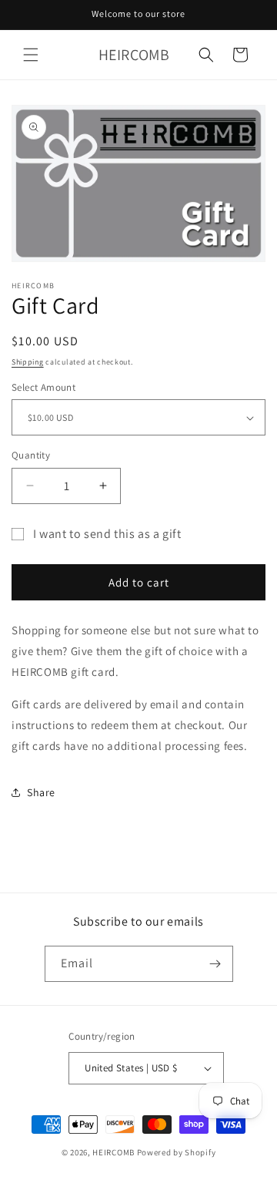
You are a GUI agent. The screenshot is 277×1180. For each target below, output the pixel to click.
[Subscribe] (215, 964)
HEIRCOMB (113, 1152)
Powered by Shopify (176, 1152)
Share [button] (41, 792)
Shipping (28, 362)
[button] (31, 55)
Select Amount (43, 387)
